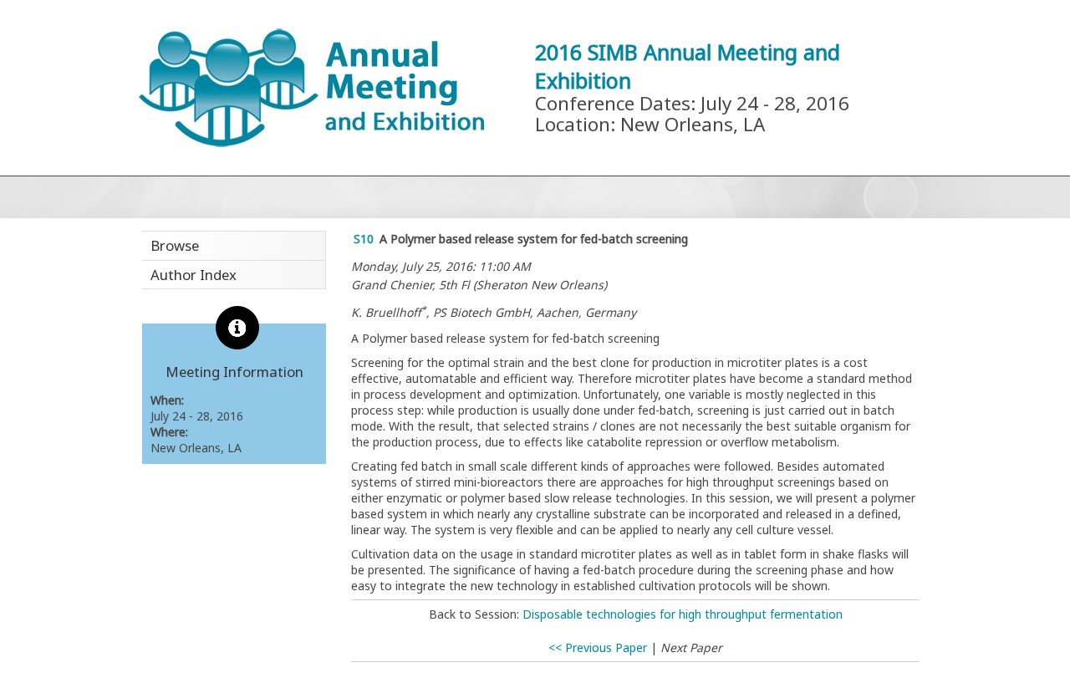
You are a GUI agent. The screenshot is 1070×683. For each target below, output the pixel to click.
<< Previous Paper (597, 647)
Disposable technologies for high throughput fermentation (682, 614)
